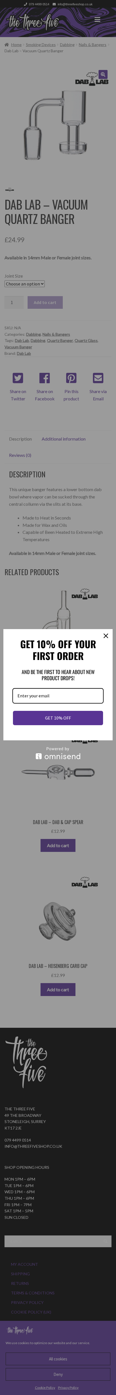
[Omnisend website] (58, 753)
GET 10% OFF (58, 718)
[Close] (106, 636)
